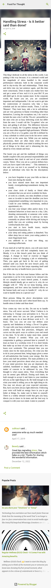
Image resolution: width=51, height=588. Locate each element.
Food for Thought (16, 4)
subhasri (16, 428)
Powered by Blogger (27, 584)
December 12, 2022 (21, 461)
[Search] (47, 4)
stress (34, 450)
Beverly (15, 446)
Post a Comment (12, 468)
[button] (4, 34)
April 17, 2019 (18, 439)
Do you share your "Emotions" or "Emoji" (19, 508)
